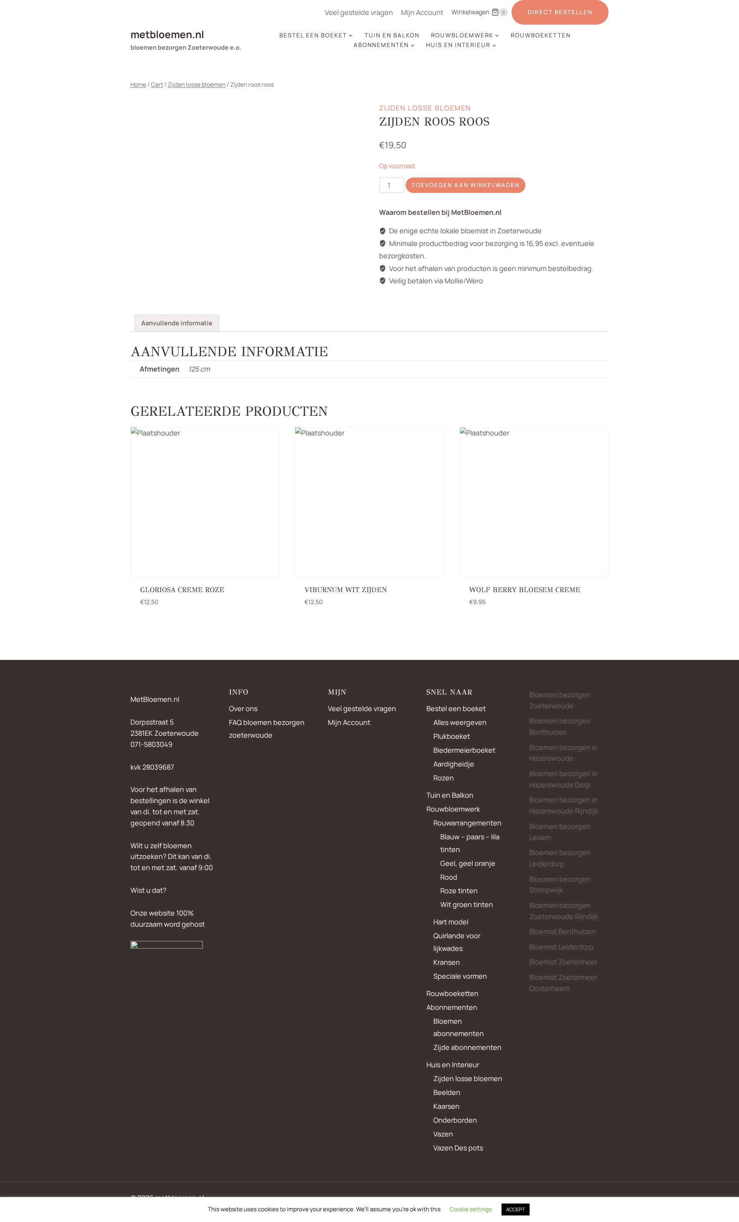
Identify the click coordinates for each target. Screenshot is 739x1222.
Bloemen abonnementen (458, 1027)
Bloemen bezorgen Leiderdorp (559, 858)
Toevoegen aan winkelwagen (465, 185)
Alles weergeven (460, 722)
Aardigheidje (453, 763)
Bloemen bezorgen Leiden (559, 832)
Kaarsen (446, 1106)
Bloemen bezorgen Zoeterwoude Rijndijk (563, 911)
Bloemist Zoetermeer (563, 961)
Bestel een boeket (456, 708)
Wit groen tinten (466, 904)
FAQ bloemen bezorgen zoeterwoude (266, 728)
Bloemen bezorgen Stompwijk (559, 884)
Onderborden (455, 1120)
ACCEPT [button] (515, 1209)
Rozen (443, 777)
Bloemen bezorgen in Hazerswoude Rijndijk (563, 805)
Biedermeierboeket (464, 750)
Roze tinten (459, 890)
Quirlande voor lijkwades (456, 941)
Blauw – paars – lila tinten (470, 843)
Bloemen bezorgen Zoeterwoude (559, 700)
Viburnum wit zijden (345, 590)
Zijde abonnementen (467, 1047)
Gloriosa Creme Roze (182, 590)
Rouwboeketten (541, 35)
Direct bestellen (560, 12)
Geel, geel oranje (467, 863)
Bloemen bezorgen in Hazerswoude (563, 753)
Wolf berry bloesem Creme (524, 590)
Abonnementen (451, 1007)
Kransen (446, 962)
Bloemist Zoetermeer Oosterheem (563, 983)
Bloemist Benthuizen (562, 931)
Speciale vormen (460, 976)
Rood (448, 877)
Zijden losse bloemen (425, 107)
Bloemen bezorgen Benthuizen (559, 726)
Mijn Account (422, 12)
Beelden (446, 1092)
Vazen (443, 1133)
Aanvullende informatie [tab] (176, 323)
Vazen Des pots (458, 1147)
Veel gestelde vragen (359, 12)
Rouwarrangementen (467, 822)
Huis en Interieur (452, 1064)
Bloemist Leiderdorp (561, 946)
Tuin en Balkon (392, 35)
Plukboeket (451, 736)
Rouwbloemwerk (453, 809)
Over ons (243, 708)
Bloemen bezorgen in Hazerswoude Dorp (563, 779)
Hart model (450, 921)
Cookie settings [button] (471, 1209)
